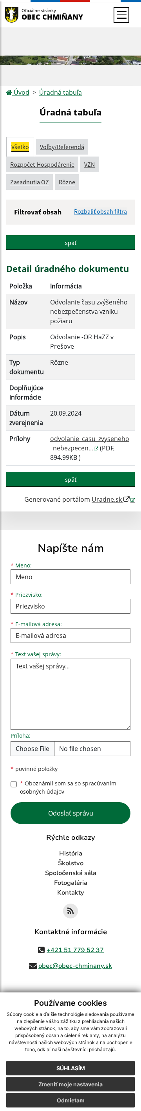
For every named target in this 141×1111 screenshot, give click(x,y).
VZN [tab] (89, 164)
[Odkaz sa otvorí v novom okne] (70, 911)
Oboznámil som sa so (68, 787)
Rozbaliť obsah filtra (100, 211)
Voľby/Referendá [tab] (62, 147)
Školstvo (70, 863)
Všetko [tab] (20, 147)
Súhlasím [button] (70, 1068)
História (70, 853)
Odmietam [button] (71, 1100)
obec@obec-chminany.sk (75, 966)
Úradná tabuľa (60, 92)
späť (70, 243)
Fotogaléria (70, 883)
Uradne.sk (107, 499)
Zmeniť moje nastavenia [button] (70, 1084)
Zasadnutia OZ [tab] (29, 182)
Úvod (20, 92)
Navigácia (23, 14)
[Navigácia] (121, 15)
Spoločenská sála (70, 873)
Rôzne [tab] (67, 182)
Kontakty (70, 892)
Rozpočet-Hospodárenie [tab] (42, 164)
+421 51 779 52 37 (75, 950)
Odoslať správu (70, 813)
